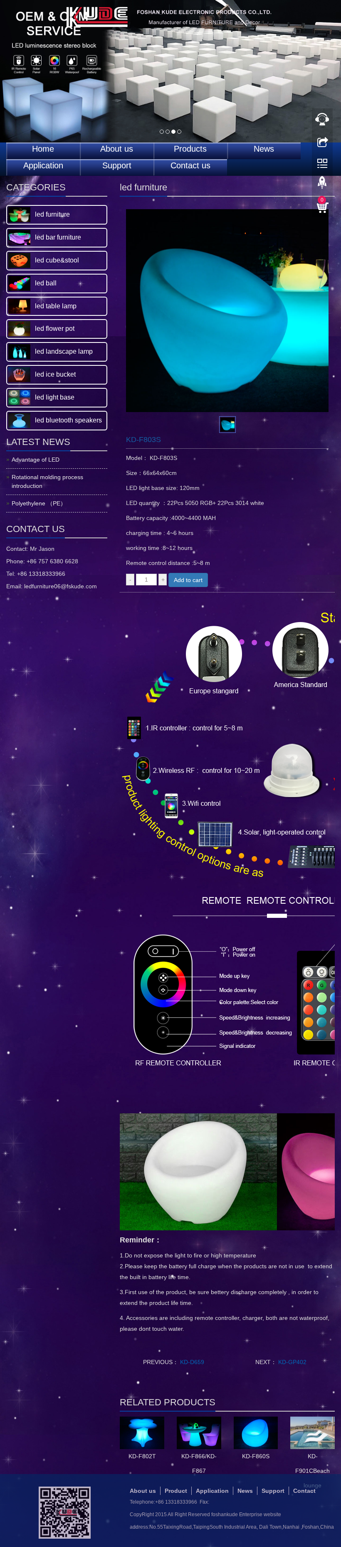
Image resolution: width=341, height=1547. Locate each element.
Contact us (190, 165)
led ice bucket (55, 374)
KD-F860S (255, 1456)
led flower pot (54, 328)
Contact (304, 1490)
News (264, 149)
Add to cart (188, 580)
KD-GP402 (291, 1362)
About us (116, 149)
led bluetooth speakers (68, 420)
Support (116, 165)
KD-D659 (191, 1362)
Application (43, 165)
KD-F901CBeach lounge (312, 1471)
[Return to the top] (322, 184)
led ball (46, 283)
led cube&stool (57, 260)
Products (190, 149)
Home (43, 149)
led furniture (52, 214)
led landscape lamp (64, 351)
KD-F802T (142, 1456)
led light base (54, 397)
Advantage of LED (35, 459)
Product (176, 1490)
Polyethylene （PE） (39, 503)
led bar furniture (58, 237)
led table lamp (56, 306)
